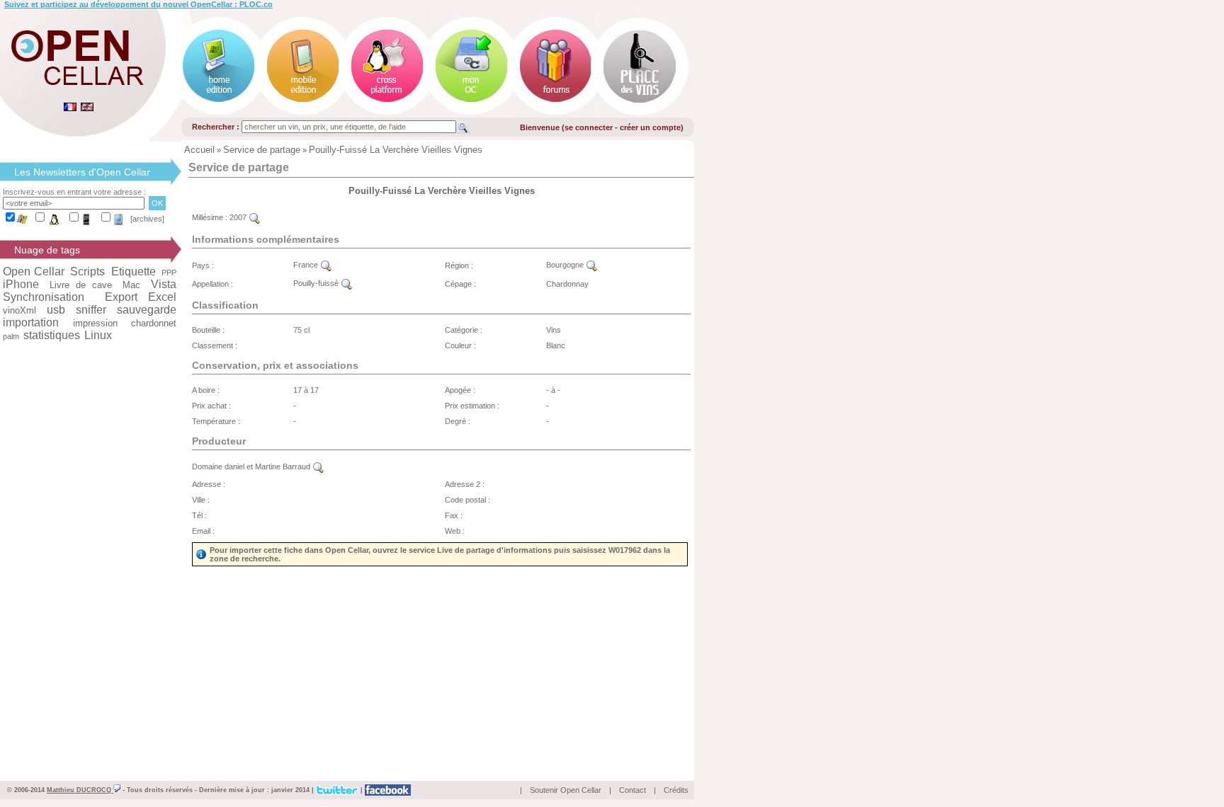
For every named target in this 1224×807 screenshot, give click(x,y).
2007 (239, 217)
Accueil (199, 149)
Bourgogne (566, 265)
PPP (169, 272)
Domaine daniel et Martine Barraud (252, 466)
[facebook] (388, 789)
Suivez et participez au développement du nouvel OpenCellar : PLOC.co (138, 4)
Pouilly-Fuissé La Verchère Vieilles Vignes (395, 149)
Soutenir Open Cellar (565, 790)
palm (11, 336)
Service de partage (261, 149)
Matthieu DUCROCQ (80, 790)
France (306, 265)
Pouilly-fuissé (317, 283)
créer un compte (650, 127)
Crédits (676, 790)
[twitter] (337, 789)
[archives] (147, 218)
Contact (632, 790)
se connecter (589, 127)
